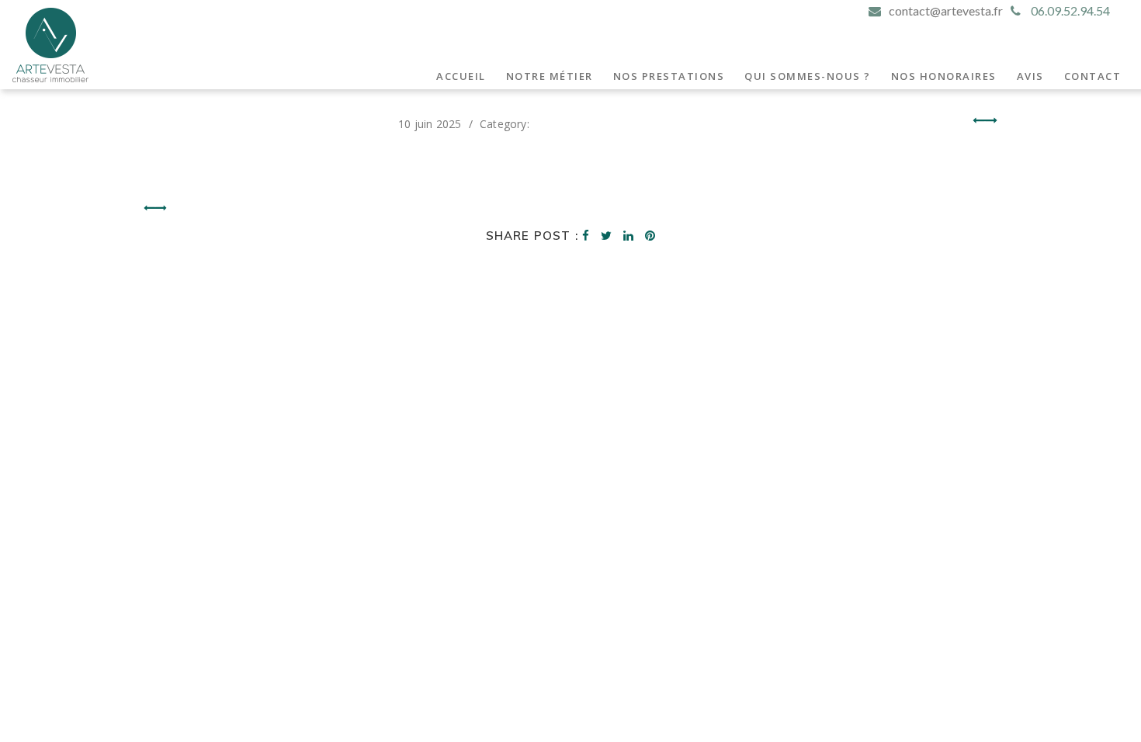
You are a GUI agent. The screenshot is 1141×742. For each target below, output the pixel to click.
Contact (1093, 76)
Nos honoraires (944, 76)
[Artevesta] (50, 46)
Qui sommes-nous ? (807, 76)
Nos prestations (669, 76)
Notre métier (549, 76)
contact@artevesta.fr (946, 10)
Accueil (461, 76)
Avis (1030, 76)
